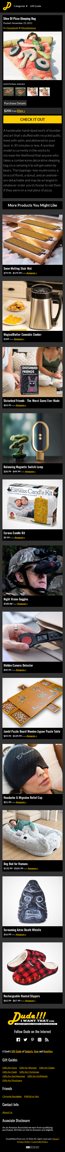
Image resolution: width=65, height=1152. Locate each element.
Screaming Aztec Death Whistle (22, 929)
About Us (7, 1112)
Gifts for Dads (9, 1071)
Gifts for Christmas (29, 1071)
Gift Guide (35, 6)
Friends (7, 1088)
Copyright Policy (40, 1141)
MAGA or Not (31, 1096)
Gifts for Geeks (47, 1067)
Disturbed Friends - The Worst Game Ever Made (32, 400)
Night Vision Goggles (16, 599)
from (24, 273)
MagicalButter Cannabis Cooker (22, 334)
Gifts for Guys (9, 1067)
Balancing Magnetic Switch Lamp (23, 466)
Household (12, 27)
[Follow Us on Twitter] (25, 1039)
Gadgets (29, 1051)
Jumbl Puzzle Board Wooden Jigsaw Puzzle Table (32, 731)
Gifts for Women (28, 1067)
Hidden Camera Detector (18, 665)
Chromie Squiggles (12, 1096)
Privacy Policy (24, 1141)
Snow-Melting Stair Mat (18, 268)
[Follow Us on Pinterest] (32, 1039)
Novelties (48, 1051)
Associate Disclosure (16, 1120)
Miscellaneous (28, 27)
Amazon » (31, 272)
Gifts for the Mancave (13, 1076)
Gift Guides (9, 1059)
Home (55, 1139)
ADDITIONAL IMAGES (14, 84)
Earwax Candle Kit (14, 533)
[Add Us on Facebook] (18, 1039)
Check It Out (32, 119)
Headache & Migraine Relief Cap (23, 797)
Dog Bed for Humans (16, 863)
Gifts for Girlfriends (37, 1076)
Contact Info (10, 1104)
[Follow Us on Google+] (39, 1039)
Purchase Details (15, 103)
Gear (36, 1051)
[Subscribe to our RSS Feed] (46, 1039)
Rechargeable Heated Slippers (22, 996)
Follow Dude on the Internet (32, 1031)
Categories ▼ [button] (21, 6)
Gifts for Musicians (12, 1080)
